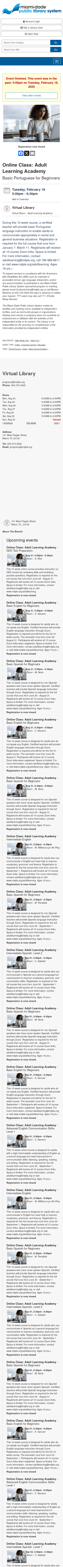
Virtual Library (23, 207)
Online (17, 344)
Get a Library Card (33, 27)
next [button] (56, 422)
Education (41, 344)
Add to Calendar (20, 199)
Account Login (32, 21)
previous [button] (8, 422)
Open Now (32, 33)
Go (55, 42)
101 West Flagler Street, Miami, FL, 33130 (23, 523)
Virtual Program (15, 349)
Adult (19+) (35, 340)
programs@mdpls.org (13, 382)
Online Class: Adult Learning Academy (32, 548)
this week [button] (31, 422)
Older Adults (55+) (22, 340)
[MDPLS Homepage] (31, 9)
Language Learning (28, 344)
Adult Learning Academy (38, 349)
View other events (31, 95)
